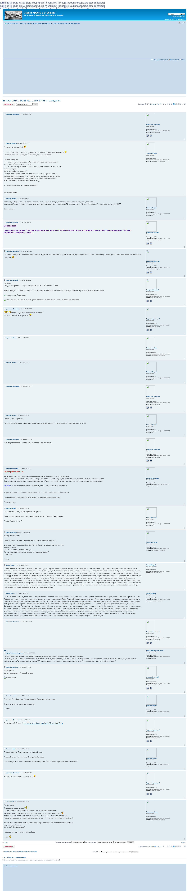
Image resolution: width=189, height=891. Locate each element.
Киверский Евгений (12, 222)
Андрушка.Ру (181, 19)
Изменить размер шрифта (183, 23)
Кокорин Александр (12, 468)
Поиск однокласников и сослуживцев (66, 23)
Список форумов (12, 23)
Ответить (6, 103)
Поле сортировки (91, 842)
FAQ (154, 59)
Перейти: (95, 852)
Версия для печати (179, 23)
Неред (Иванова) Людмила (14, 653)
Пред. (6, 842)
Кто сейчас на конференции (14, 857)
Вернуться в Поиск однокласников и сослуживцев (20, 851)
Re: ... (6, 650)
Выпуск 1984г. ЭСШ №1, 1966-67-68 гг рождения (31, 100)
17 (185, 104)
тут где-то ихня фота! (32, 723)
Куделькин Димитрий (12, 114)
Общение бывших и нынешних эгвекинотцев (36, 23)
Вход (183, 59)
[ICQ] (151, 135)
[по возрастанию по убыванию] (123, 842)
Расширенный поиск (178, 16)
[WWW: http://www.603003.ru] (147, 135)
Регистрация (175, 59)
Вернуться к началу (184, 139)
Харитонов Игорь (11, 143)
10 (180, 104)
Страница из (155, 104)
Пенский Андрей (11, 198)
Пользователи (163, 59)
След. (183, 842)
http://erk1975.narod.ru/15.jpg (52, 723)
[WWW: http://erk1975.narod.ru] (147, 243)
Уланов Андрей (10, 565)
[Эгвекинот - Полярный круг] (13, 14)
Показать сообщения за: (63, 842)
